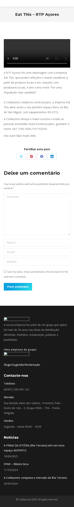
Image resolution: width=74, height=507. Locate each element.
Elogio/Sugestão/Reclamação (22, 364)
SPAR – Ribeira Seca (16, 464)
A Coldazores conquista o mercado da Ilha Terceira (35, 477)
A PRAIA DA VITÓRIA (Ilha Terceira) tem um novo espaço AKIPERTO (34, 448)
